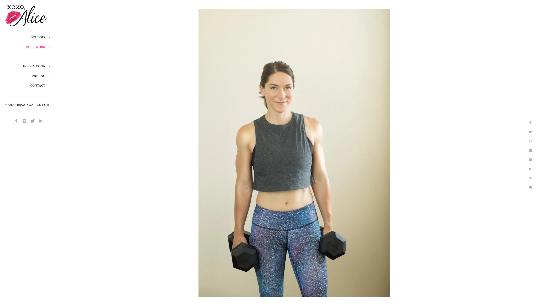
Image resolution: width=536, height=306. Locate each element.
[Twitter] (32, 120)
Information (34, 66)
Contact (37, 85)
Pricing (38, 76)
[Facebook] (16, 120)
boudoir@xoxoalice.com (26, 104)
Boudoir (38, 37)
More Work (35, 47)
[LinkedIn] (40, 120)
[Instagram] (24, 120)
